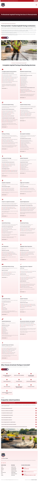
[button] (19, 403)
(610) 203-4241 (9, 56)
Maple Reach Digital (34, 479)
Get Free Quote (4, 37)
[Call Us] (23, 468)
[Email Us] (22, 471)
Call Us (25, 467)
